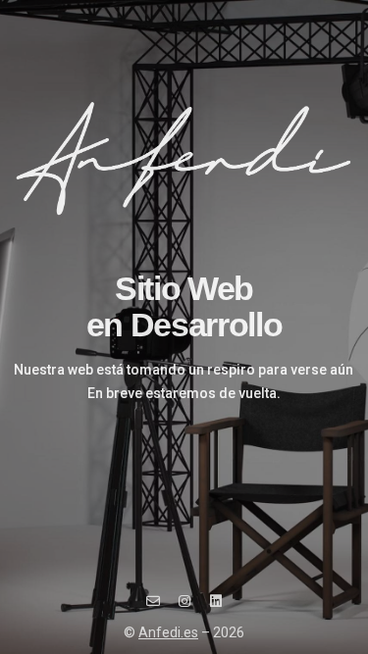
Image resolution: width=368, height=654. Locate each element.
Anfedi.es (168, 632)
